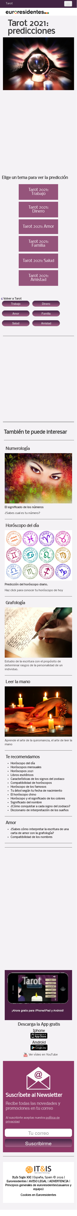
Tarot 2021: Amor (38, 226)
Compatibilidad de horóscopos (31, 783)
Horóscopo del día (22, 526)
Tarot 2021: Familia (38, 244)
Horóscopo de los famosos (28, 786)
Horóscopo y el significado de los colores (38, 798)
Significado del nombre (26, 802)
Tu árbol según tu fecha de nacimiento (36, 790)
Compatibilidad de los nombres (31, 837)
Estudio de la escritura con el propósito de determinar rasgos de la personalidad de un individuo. (34, 665)
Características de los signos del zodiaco (37, 779)
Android (39, 1043)
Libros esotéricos (22, 775)
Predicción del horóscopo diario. (26, 584)
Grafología (15, 603)
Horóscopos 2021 (22, 771)
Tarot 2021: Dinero (38, 209)
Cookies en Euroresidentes (38, 1195)
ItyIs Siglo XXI (21, 1177)
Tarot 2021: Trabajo (38, 192)
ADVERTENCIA (59, 1181)
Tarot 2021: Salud (38, 261)
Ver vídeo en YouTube (43, 1054)
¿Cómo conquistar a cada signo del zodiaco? (40, 806)
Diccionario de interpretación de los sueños (40, 810)
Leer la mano (18, 682)
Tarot (9, 3)
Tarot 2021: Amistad (38, 278)
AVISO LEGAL (38, 1181)
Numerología (18, 449)
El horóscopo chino (23, 794)
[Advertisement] (38, 134)
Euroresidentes (17, 1181)
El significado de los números (24, 507)
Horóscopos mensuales (26, 767)
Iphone (39, 1031)
